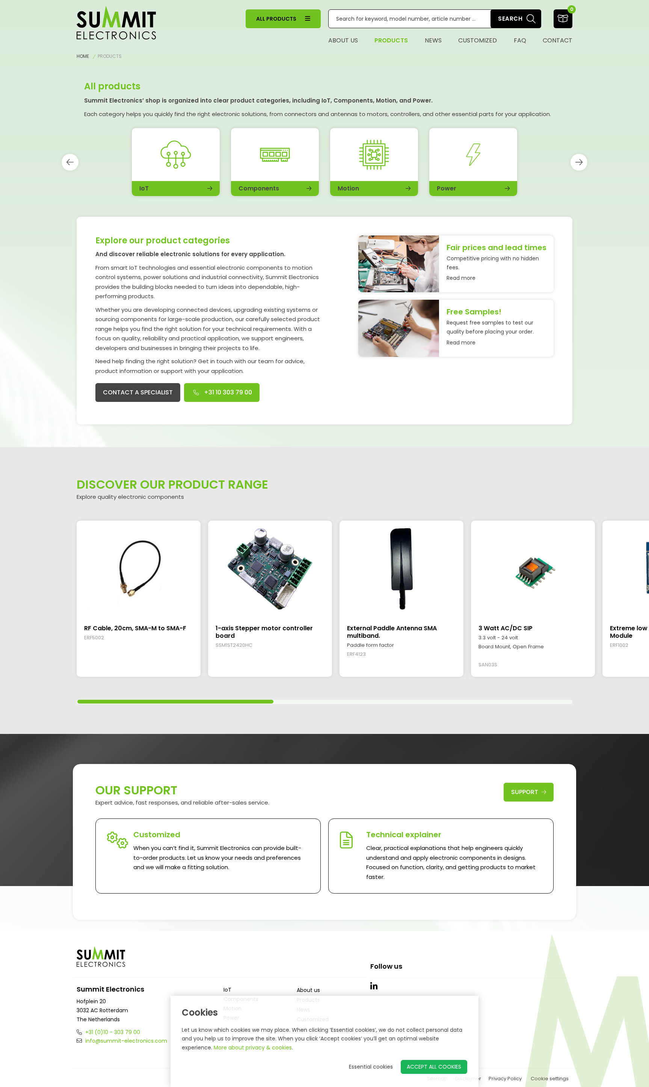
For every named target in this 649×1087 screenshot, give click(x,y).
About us (343, 40)
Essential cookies (371, 1066)
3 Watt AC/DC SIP (505, 628)
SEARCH (510, 19)
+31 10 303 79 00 (227, 392)
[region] (324, 602)
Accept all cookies (434, 1066)
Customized (477, 40)
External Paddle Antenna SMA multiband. (392, 632)
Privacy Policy (505, 1078)
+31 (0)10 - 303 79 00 (112, 1032)
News (433, 40)
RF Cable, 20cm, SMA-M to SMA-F (135, 628)
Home (83, 56)
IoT (227, 989)
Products (391, 40)
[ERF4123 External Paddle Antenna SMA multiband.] (401, 569)
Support (525, 792)
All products (276, 19)
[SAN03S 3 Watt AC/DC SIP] (532, 569)
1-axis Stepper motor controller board (264, 632)
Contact (557, 40)
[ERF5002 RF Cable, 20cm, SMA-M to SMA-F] (138, 569)
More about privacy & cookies (253, 1047)
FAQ (520, 40)
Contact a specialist (138, 392)
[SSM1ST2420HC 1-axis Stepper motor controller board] (270, 569)
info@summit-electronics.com (125, 1041)
